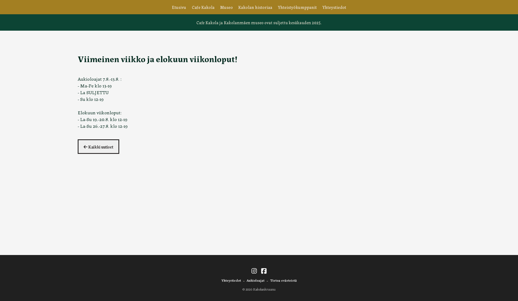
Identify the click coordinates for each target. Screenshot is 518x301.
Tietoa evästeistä (283, 280)
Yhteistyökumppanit (297, 7)
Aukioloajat (255, 280)
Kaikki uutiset (100, 147)
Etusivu (179, 7)
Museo (226, 7)
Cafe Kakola (203, 7)
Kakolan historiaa (255, 7)
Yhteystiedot (334, 7)
